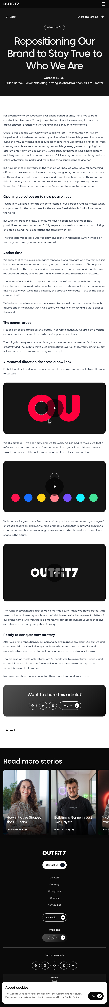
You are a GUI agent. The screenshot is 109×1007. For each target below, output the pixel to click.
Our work (54, 877)
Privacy (54, 977)
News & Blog (54, 904)
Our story (55, 884)
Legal (54, 981)
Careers (54, 898)
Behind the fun (54, 27)
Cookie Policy (72, 997)
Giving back (54, 891)
